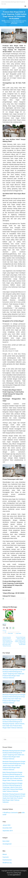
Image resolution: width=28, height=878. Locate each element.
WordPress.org (7, 862)
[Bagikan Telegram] (10, 628)
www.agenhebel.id (14, 875)
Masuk (5, 854)
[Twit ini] (7, 628)
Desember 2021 (7, 828)
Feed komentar (7, 860)
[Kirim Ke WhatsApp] (13, 628)
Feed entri (6, 857)
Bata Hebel (10, 633)
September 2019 (8, 830)
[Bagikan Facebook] (4, 628)
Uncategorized (7, 844)
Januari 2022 (6, 825)
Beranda (3, 20)
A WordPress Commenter (10, 812)
